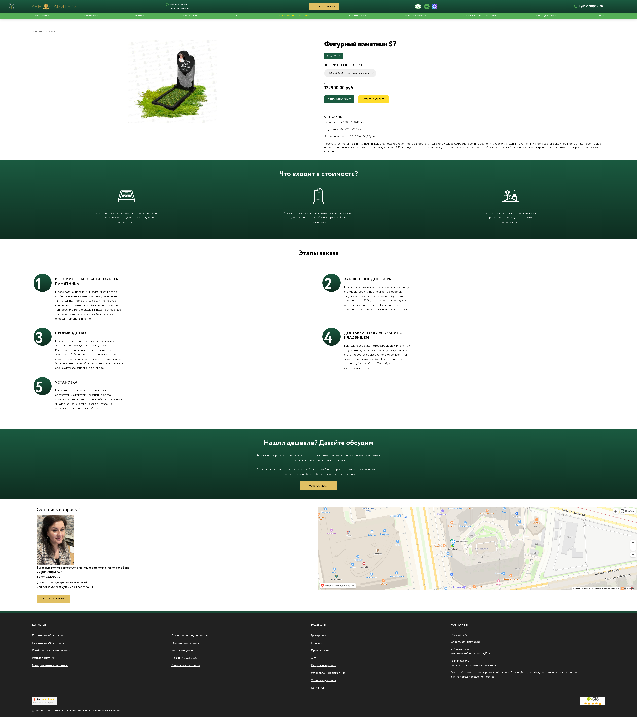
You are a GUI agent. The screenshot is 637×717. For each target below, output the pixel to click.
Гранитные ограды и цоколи (189, 635)
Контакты (317, 688)
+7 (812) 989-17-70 (458, 635)
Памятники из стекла (185, 665)
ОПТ (238, 15)
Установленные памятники (479, 15)
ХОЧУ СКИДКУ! (318, 486)
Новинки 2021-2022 (184, 658)
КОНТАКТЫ (598, 15)
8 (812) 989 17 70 (590, 6)
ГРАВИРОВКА (91, 15)
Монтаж (316, 643)
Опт (314, 658)
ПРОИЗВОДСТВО (190, 15)
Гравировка (318, 635)
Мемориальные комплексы (50, 665)
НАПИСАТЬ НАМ (54, 599)
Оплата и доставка (544, 15)
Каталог (49, 31)
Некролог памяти (415, 15)
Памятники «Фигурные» (48, 643)
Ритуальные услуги (357, 15)
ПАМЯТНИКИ (40, 15)
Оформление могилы (185, 643)
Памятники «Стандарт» (48, 635)
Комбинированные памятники (51, 650)
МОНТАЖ (139, 15)
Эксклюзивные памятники (293, 15)
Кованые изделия (182, 650)
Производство (320, 650)
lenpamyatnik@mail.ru (465, 642)
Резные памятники (44, 658)
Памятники (37, 31)
